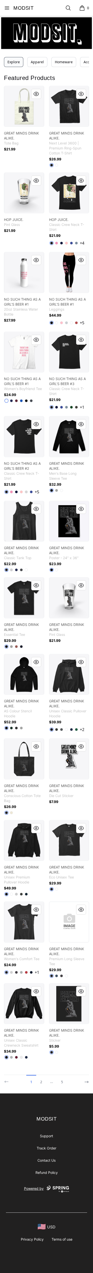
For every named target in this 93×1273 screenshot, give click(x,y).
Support (46, 1136)
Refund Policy (46, 1172)
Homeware (64, 62)
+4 (82, 243)
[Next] (85, 1079)
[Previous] (8, 1079)
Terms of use (62, 1239)
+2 (82, 729)
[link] (24, 106)
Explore (13, 62)
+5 (82, 323)
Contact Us (46, 1160)
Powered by (34, 1188)
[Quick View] (36, 94)
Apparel (37, 62)
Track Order (46, 1148)
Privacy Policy (32, 1239)
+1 (82, 407)
